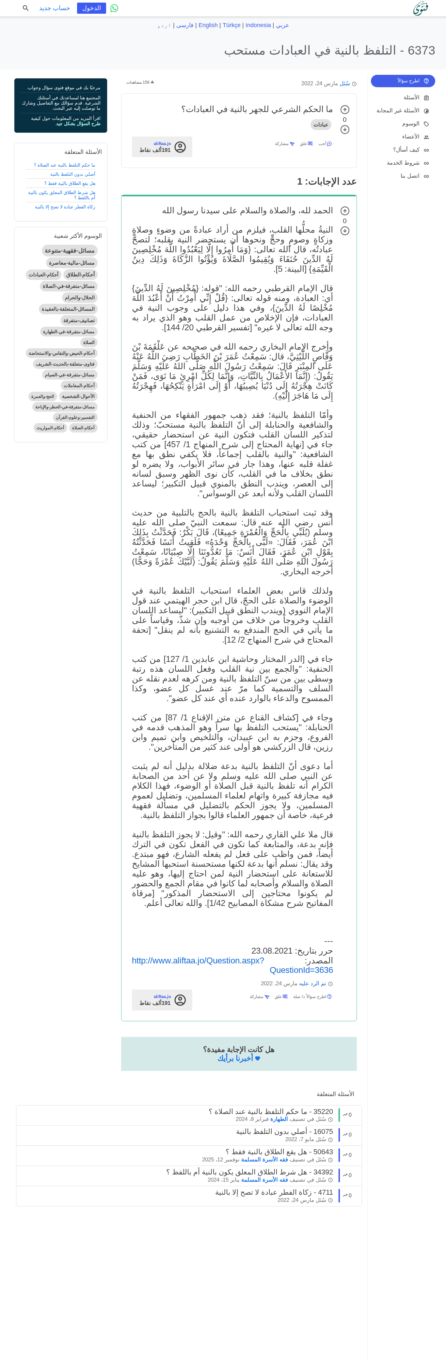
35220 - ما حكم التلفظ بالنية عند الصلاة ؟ (271, 1111)
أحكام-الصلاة (83, 427)
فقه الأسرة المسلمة (264, 1159)
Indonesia (258, 25)
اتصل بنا (410, 176)
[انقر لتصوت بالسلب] (345, 129)
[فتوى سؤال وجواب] (420, 8)
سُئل (345, 83)
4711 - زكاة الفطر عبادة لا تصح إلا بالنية (274, 1192)
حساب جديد (54, 8)
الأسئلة (412, 97)
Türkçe (232, 25)
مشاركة (282, 143)
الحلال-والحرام (80, 297)
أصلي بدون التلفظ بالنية (72, 174)
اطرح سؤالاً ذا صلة (310, 996)
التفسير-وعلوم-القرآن (75, 417)
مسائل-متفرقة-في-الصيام (70, 374)
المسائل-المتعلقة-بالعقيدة (68, 309)
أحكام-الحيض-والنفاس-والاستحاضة (62, 353)
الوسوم (411, 124)
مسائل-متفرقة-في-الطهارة (69, 331)
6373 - (329, 50)
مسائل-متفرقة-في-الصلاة (69, 286)
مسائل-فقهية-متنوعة (70, 250)
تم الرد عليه (312, 983)
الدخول (91, 8)
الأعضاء (411, 137)
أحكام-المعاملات (79, 385)
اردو (164, 25)
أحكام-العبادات (43, 274)
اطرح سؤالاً (409, 80)
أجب (322, 143)
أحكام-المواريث (50, 427)
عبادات (320, 124)
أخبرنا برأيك (235, 1058)
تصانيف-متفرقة (79, 320)
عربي (282, 25)
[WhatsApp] (114, 8)
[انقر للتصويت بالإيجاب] (345, 109)
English (208, 25)
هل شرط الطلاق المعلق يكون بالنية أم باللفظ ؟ (61, 195)
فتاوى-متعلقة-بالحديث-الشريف (65, 364)
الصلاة (89, 342)
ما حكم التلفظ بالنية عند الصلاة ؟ (64, 165)
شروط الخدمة (403, 163)
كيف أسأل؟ (406, 150)
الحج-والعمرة (42, 396)
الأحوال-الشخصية (78, 396)
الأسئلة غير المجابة (398, 110)
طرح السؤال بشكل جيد (78, 123)
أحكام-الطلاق (80, 274)
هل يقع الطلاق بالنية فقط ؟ (69, 183)
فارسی (185, 25)
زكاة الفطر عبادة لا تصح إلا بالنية (65, 206)
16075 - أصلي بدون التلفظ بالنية (284, 1131)
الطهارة (279, 1119)
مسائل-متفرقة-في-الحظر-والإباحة (65, 406)
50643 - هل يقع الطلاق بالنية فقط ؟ (279, 1152)
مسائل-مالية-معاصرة (72, 263)
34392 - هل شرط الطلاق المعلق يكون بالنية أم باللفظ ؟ (249, 1172)
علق (303, 143)
